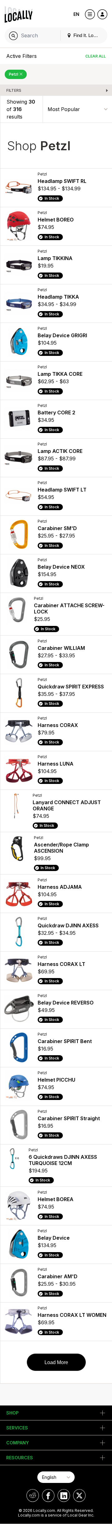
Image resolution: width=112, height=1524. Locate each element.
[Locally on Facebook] (48, 1495)
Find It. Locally (87, 35)
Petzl (14, 74)
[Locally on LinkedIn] (64, 1495)
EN (76, 14)
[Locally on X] (79, 1495)
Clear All (95, 56)
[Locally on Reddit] (32, 1495)
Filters (13, 90)
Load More (56, 1362)
